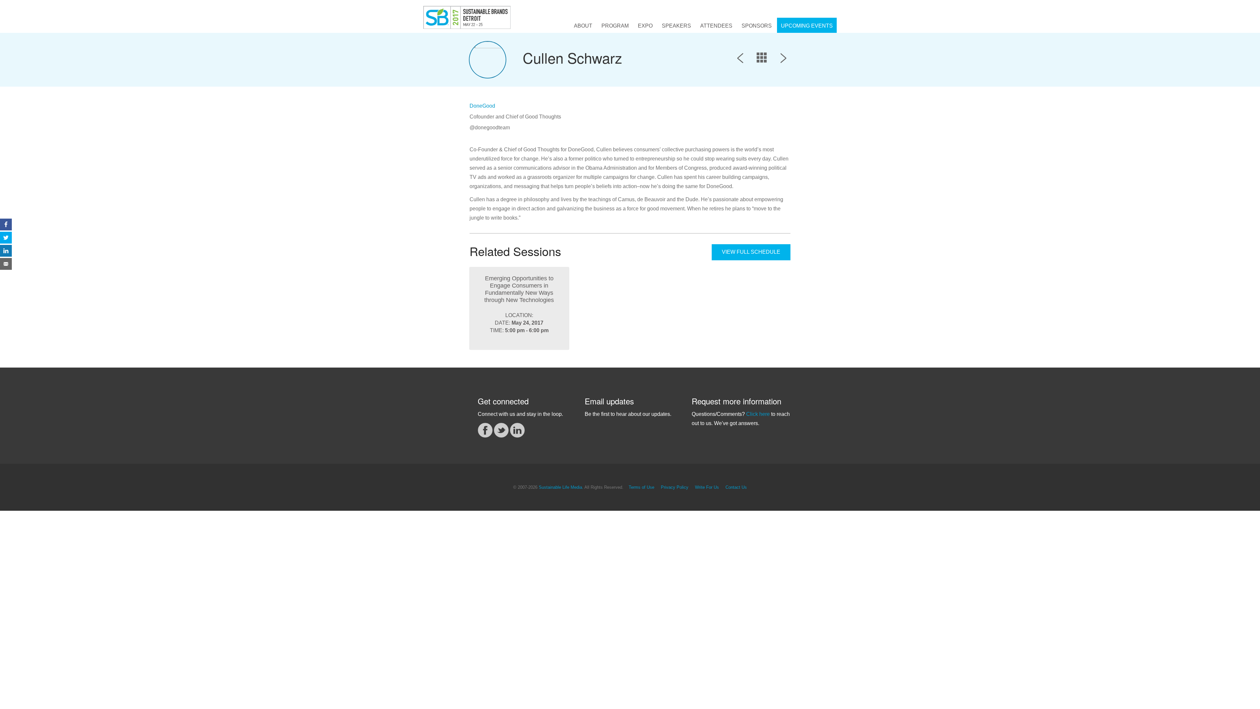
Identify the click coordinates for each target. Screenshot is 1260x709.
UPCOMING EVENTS (807, 26)
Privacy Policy (674, 487)
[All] (762, 59)
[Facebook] (485, 430)
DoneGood (482, 106)
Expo (645, 26)
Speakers (676, 26)
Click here (758, 414)
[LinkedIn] (517, 430)
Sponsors (757, 26)
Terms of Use (641, 487)
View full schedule (751, 252)
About (583, 26)
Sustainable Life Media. (561, 487)
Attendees (716, 26)
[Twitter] (501, 430)
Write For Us (707, 487)
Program (615, 26)
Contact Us (736, 487)
